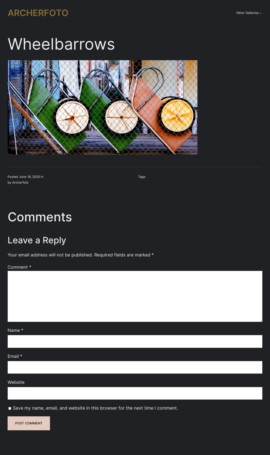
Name (15, 330)
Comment (19, 267)
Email (15, 356)
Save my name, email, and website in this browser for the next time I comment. (95, 408)
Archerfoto (38, 12)
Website (16, 382)
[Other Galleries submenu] (261, 13)
